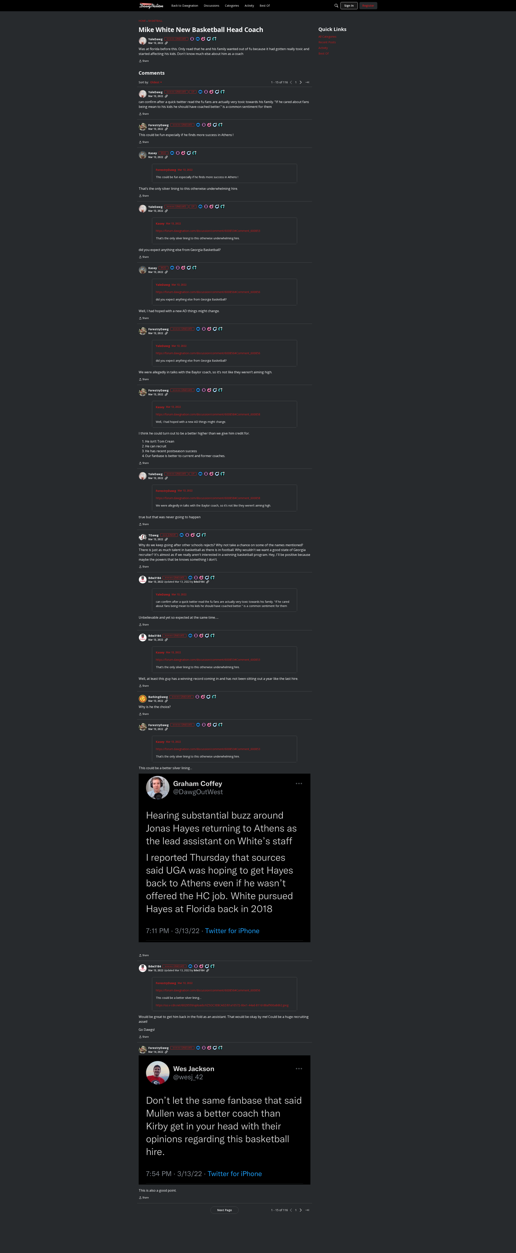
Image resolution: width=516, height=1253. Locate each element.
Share (144, 61)
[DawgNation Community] (151, 5)
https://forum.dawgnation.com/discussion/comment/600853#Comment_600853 (208, 231)
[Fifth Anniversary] (201, 578)
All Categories (327, 36)
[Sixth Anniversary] (209, 125)
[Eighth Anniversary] (183, 153)
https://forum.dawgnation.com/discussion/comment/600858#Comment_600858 (208, 414)
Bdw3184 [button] (154, 578)
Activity (323, 48)
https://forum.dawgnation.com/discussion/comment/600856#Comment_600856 (208, 292)
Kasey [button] (152, 153)
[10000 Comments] (207, 578)
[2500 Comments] (208, 697)
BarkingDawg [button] (158, 697)
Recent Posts (327, 42)
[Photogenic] (198, 39)
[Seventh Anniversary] (203, 39)
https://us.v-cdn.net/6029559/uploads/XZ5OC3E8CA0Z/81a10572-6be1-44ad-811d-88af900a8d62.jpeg (222, 1005)
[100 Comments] (198, 535)
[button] (143, 41)
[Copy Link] (166, 43)
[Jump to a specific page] (307, 82)
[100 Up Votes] (204, 535)
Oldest (155, 82)
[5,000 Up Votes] (214, 697)
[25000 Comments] (215, 125)
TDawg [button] (153, 535)
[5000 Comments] (209, 39)
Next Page (224, 1210)
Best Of (323, 53)
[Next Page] (301, 82)
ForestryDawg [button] (158, 125)
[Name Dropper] (192, 39)
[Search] (336, 5)
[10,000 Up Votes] (214, 39)
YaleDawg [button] (155, 39)
